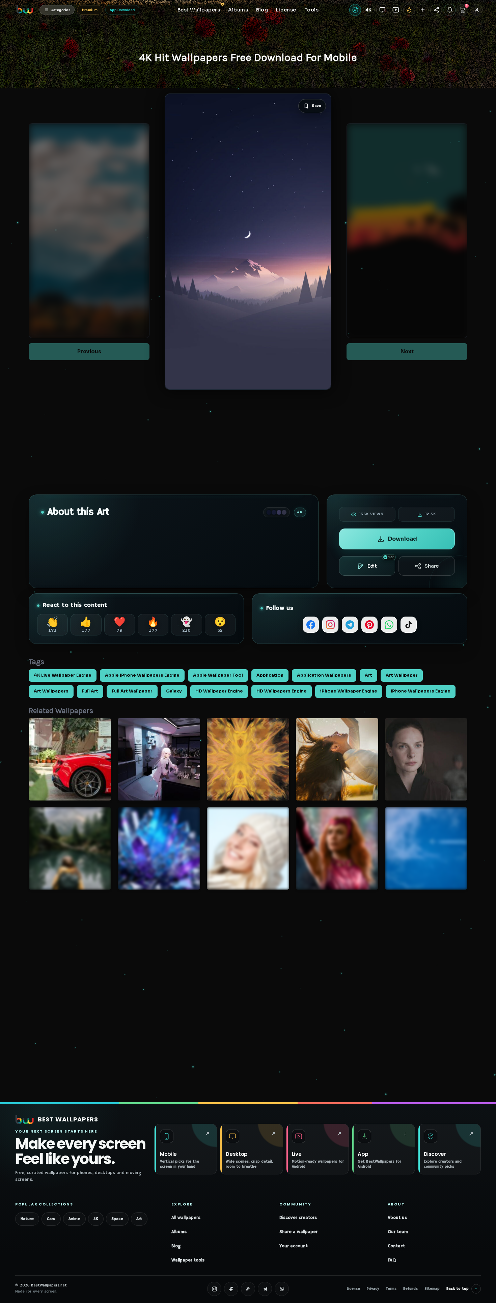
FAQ (392, 1260)
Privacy (373, 1288)
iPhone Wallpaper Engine (348, 691)
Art (368, 675)
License (353, 1288)
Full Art (90, 691)
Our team (398, 1232)
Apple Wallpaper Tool (218, 675)
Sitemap (432, 1288)
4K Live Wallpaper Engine (62, 675)
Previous (89, 351)
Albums (179, 1232)
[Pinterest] (369, 625)
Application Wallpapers (324, 675)
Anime (74, 1218)
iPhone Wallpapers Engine (420, 691)
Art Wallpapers (51, 691)
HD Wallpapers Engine (281, 691)
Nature (27, 1218)
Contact (396, 1246)
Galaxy (174, 691)
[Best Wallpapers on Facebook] (231, 1289)
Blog (176, 1246)
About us (397, 1218)
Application (269, 675)
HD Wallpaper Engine (219, 691)
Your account (293, 1246)
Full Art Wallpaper (132, 691)
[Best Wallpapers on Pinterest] (248, 1289)
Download (402, 538)
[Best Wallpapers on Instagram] (214, 1289)
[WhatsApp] (389, 625)
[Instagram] (330, 625)
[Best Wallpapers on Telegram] (265, 1289)
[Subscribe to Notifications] (450, 10)
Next (407, 351)
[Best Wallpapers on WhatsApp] (282, 1289)
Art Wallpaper (402, 675)
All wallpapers (185, 1218)
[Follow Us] (423, 10)
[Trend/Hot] (409, 10)
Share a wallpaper (298, 1232)
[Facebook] (311, 625)
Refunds (410, 1288)
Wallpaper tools (187, 1260)
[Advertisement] (248, 442)
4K (95, 1218)
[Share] (436, 10)
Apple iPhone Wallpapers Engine (142, 675)
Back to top (461, 1289)
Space (117, 1218)
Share (431, 566)
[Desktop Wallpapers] (382, 10)
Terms (391, 1288)
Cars (51, 1218)
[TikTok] (409, 625)
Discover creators (298, 1218)
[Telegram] (350, 625)
